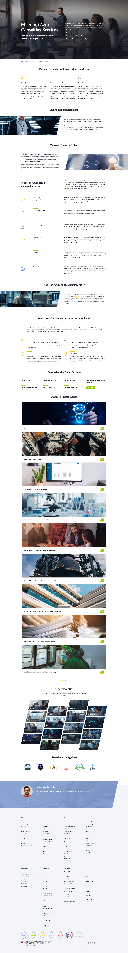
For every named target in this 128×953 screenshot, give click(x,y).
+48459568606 (44, 943)
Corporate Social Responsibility (69, 888)
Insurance (44, 902)
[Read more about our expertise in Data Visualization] (89, 745)
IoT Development (67, 833)
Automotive (45, 888)
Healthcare (44, 874)
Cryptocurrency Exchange (47, 908)
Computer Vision (24, 833)
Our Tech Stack (67, 874)
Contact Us (33, 945)
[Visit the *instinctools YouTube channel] (95, 943)
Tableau (44, 851)
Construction (45, 881)
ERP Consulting (24, 886)
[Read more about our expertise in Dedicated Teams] (97, 711)
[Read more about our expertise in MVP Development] (34, 728)
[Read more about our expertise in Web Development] (76, 716)
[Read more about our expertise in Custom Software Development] (78, 705)
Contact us (89, 899)
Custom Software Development (69, 844)
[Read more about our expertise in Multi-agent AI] (55, 722)
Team (87, 886)
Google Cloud (88, 850)
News (87, 876)
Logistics (44, 883)
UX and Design (67, 860)
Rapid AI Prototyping (25, 840)
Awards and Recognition (90, 881)
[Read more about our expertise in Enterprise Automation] (57, 711)
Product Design (24, 881)
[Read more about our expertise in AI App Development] (32, 739)
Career (87, 883)
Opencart (87, 838)
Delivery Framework (67, 876)
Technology (45, 886)
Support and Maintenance (68, 838)
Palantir (44, 853)
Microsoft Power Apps (90, 843)
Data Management (46, 828)
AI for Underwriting (46, 920)
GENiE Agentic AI (24, 828)
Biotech (44, 898)
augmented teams (68, 186)
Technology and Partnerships (30, 61)
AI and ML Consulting (25, 876)
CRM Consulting (24, 883)
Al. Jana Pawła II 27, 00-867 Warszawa (30, 943)
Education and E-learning (47, 895)
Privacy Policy (26, 945)
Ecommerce (45, 890)
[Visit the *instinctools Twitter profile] (92, 943)
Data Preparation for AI (47, 836)
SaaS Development (67, 831)
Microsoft (39, 61)
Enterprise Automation (68, 846)
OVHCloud (88, 852)
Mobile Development (68, 851)
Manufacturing (45, 878)
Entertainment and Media (47, 893)
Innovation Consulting (25, 871)
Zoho (86, 833)
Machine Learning (24, 824)
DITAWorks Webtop (89, 824)
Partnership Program (67, 886)
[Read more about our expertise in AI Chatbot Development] (52, 734)
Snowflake (44, 848)
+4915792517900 (46, 942)
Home (22, 61)
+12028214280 (49, 941)
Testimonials (88, 878)
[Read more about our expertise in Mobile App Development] (73, 728)
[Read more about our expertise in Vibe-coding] (50, 745)
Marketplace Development (47, 913)
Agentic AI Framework (68, 878)
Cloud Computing (67, 836)
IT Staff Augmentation (68, 894)
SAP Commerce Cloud (90, 826)
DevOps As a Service (68, 853)
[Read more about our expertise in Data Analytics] (94, 722)
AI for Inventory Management (48, 922)
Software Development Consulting (27, 874)
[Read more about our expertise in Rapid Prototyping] (36, 716)
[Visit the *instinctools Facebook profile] (88, 943)
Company (87, 874)
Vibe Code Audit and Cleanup (26, 845)
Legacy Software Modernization (70, 826)
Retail (44, 900)
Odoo (87, 828)
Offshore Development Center (69, 901)
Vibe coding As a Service (25, 838)
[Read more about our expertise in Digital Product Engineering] (39, 705)
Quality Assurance (67, 856)
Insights (88, 895)
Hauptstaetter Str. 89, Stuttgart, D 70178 (30, 942)
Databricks (44, 846)
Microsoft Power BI (46, 841)
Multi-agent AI (23, 826)
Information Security (68, 883)
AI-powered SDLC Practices (69, 881)
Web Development (67, 848)
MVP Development (67, 828)
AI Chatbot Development (25, 831)
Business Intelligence (46, 833)
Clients (88, 891)
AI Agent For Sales (46, 925)
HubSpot (87, 831)
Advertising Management (47, 910)
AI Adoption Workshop (25, 843)
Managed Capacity (67, 898)
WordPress (87, 840)
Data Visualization (46, 831)
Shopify (87, 836)
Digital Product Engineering (69, 824)
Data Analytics (45, 824)
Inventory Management (47, 918)
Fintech (44, 876)
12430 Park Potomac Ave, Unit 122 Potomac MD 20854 (32, 941)
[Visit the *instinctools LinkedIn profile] (86, 943)
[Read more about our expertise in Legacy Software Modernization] (71, 739)
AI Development (24, 821)
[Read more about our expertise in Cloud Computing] (92, 734)
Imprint (30, 945)
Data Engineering (46, 826)
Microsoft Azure (88, 845)
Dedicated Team (67, 896)
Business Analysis (67, 858)
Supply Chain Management (47, 915)
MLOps (22, 836)
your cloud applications (79, 296)
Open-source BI (45, 844)
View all (64, 680)
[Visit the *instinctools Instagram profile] (90, 943)
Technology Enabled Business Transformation (29, 879)
